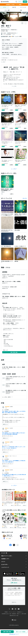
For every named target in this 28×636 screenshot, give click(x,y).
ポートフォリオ (23, 7)
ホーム (4, 7)
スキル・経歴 (7, 10)
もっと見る (14, 86)
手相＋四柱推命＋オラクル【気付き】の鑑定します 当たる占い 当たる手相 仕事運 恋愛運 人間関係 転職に (13, 433)
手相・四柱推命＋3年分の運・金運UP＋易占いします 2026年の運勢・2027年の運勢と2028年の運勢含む (13, 412)
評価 (21, 10)
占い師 (15, 286)
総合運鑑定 (7, 409)
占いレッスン (7, 445)
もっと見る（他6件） (6, 397)
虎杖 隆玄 (5, 26)
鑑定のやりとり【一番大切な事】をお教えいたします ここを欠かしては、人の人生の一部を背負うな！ (13, 447)
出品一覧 (14, 7)
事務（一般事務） (17, 281)
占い (3, 409)
